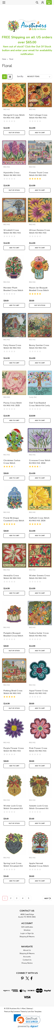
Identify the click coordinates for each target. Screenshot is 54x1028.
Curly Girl (33, 397)
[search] (37, 3)
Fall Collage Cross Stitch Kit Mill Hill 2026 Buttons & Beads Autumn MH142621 (39, 116)
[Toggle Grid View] (4, 76)
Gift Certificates (27, 927)
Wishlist (27, 930)
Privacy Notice (27, 963)
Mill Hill (6, 109)
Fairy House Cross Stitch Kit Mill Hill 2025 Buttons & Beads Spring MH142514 (14, 347)
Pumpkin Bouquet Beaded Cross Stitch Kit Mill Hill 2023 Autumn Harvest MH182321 (13, 634)
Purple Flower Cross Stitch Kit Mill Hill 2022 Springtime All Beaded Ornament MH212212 (13, 749)
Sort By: (20, 76)
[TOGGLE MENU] (4, 2)
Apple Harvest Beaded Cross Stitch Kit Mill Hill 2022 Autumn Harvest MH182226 (39, 865)
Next (46, 898)
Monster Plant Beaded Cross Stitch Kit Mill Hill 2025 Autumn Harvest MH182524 (13, 289)
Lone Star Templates (34, 1012)
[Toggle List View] (9, 76)
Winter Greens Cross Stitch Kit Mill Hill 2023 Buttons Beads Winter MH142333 (39, 577)
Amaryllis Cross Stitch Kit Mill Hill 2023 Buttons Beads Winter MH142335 (13, 577)
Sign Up (30, 933)
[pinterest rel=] (22, 978)
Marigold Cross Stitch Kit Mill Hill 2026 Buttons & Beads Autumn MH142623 (14, 116)
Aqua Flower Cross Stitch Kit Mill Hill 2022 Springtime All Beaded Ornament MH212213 (38, 692)
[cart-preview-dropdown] (48, 2)
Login (22, 933)
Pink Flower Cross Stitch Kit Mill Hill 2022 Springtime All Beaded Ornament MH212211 (38, 749)
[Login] (42, 3)
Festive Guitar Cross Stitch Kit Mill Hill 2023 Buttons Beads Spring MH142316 (39, 634)
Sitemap (29, 1009)
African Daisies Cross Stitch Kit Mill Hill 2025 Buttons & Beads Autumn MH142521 (39, 231)
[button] (27, 1021)
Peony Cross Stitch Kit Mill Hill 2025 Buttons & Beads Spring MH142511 (12, 404)
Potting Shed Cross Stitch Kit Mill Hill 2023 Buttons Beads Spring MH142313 (13, 692)
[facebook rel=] (31, 978)
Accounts (27, 957)
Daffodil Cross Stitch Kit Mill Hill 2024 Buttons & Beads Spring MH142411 (39, 519)
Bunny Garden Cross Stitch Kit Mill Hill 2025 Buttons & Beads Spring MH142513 (39, 347)
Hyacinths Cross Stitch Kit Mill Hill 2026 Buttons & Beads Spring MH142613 (14, 174)
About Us (27, 950)
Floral (11, 59)
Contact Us (27, 960)
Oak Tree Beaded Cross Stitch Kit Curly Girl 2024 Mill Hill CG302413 (39, 404)
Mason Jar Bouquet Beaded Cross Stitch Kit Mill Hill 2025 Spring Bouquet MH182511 (39, 289)
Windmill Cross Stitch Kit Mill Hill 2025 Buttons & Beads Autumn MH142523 (14, 231)
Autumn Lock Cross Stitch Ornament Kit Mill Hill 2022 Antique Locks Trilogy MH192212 (39, 807)
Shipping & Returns (27, 936)
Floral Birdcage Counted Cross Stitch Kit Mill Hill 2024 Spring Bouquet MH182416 (13, 519)
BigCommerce (15, 1012)
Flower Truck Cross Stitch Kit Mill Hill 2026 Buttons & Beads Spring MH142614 (39, 174)
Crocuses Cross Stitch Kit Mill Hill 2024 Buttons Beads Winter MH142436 (40, 462)
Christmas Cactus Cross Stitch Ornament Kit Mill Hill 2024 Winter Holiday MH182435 (12, 462)
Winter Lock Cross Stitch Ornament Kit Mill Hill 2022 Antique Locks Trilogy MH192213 (14, 807)
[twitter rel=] (27, 978)
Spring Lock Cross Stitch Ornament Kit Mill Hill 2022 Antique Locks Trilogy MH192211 (14, 865)
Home (4, 59)
